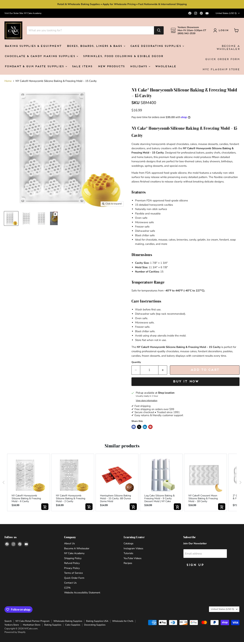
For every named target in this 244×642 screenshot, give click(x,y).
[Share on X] (139, 427)
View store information (146, 400)
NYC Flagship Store (221, 69)
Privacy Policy (72, 568)
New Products (111, 66)
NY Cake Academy (74, 553)
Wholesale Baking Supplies (67, 621)
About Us (69, 543)
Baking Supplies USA (97, 621)
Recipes (128, 563)
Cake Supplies (72, 624)
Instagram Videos (133, 548)
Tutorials (128, 553)
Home (8, 81)
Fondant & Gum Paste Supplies (34, 66)
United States (226, 13)
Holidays (139, 66)
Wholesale (165, 66)
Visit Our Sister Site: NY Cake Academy (22, 13)
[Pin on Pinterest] (150, 427)
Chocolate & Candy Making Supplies (40, 56)
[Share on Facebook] (133, 427)
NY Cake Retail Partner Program (32, 621)
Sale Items (82, 66)
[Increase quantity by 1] (162, 370)
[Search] (159, 30)
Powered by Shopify (15, 632)
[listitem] (28, 482)
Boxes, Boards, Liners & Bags (95, 46)
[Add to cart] (44, 506)
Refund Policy (72, 563)
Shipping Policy (72, 558)
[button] (3, 482)
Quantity (136, 362)
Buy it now (185, 381)
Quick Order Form (222, 59)
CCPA (67, 587)
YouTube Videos (132, 558)
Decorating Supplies (94, 624)
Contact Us (70, 582)
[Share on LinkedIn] (145, 427)
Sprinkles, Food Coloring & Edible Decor (123, 56)
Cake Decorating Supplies (156, 46)
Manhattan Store (31, 624)
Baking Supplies (52, 624)
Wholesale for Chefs (122, 621)
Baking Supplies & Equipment (32, 46)
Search (8, 621)
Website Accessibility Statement (82, 592)
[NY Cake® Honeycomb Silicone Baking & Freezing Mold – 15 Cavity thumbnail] (54, 218)
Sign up (195, 565)
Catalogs (128, 543)
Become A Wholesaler (228, 48)
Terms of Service (73, 573)
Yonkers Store (11, 624)
